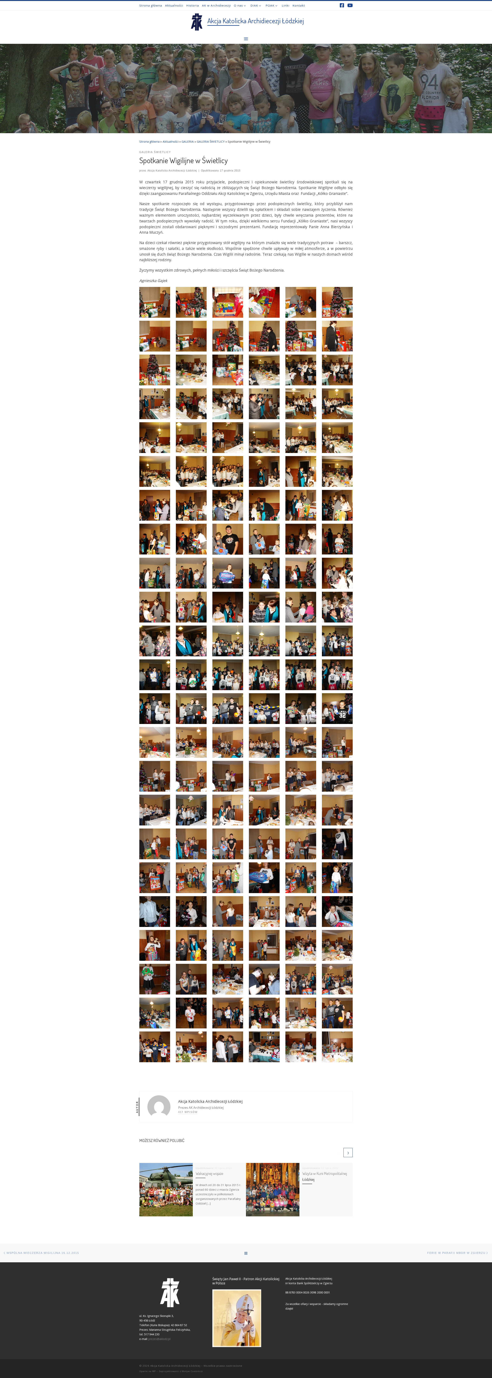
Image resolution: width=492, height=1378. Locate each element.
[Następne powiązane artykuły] (348, 1152)
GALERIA (188, 141)
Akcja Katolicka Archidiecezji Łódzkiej (172, 170)
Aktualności (171, 141)
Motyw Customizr (192, 1371)
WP (154, 1371)
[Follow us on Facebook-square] (342, 5)
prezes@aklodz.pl (159, 1339)
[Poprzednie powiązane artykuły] (338, 1152)
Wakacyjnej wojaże (209, 1173)
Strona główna (149, 141)
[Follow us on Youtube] (350, 5)
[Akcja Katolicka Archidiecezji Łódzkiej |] (196, 21)
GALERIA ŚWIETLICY (211, 141)
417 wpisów (188, 1112)
